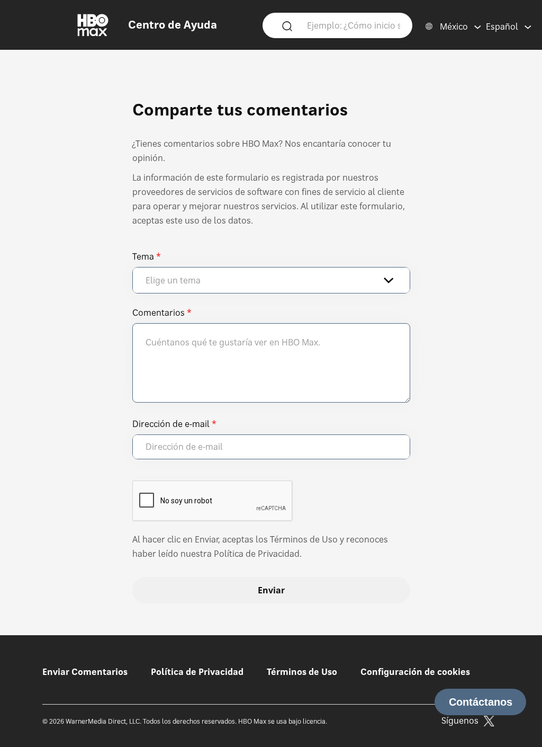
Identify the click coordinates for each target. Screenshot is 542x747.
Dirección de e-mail (171, 424)
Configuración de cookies (415, 672)
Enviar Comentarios (85, 672)
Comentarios (158, 312)
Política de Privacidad (197, 672)
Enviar (271, 590)
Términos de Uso (302, 672)
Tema (143, 256)
